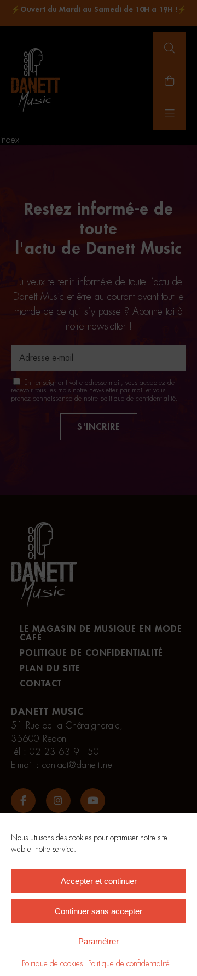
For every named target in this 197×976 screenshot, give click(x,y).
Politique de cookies (52, 963)
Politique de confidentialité (129, 963)
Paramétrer (98, 941)
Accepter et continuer (99, 881)
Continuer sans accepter (98, 911)
